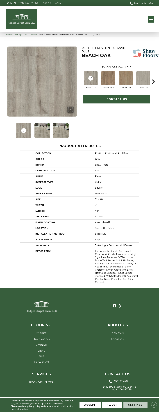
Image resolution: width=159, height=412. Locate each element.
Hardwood (41, 339)
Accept (90, 404)
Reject (112, 404)
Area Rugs (41, 362)
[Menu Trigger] (151, 19)
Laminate (41, 345)
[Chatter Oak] (126, 78)
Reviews (118, 333)
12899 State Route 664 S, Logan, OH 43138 (36, 3)
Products (33, 34)
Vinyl (25, 34)
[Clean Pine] (143, 78)
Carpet (41, 333)
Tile (41, 356)
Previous (8, 129)
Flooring (17, 34)
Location (118, 339)
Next (75, 129)
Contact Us (117, 99)
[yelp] (120, 306)
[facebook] (114, 306)
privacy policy (33, 406)
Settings (135, 404)
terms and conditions (59, 406)
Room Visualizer (41, 382)
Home (9, 34)
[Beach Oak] (90, 78)
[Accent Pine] (108, 78)
